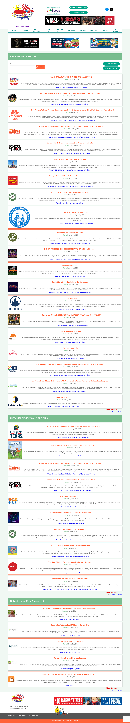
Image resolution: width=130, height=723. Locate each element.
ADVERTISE (11, 716)
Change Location (78, 12)
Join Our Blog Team (111, 68)
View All (71, 87)
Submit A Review (111, 63)
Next (119, 412)
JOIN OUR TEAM (34, 716)
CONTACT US (22, 716)
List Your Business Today (78, 7)
